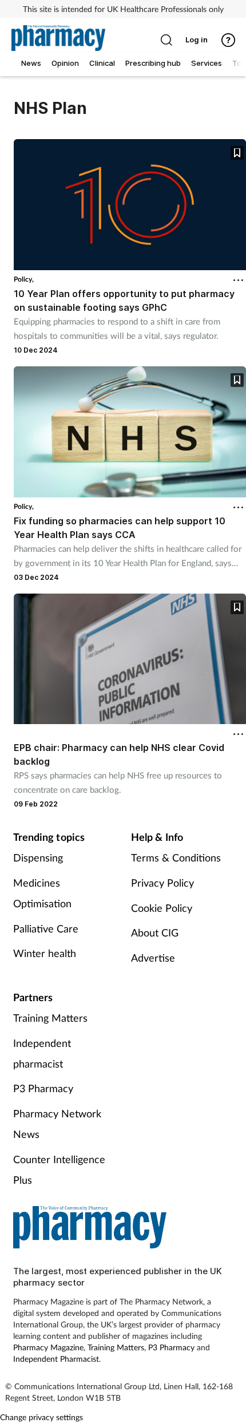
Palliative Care (45, 928)
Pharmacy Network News (57, 1123)
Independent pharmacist (42, 1053)
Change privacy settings (41, 1417)
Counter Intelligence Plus (59, 1169)
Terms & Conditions (176, 857)
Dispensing (38, 857)
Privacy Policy (162, 882)
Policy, (24, 279)
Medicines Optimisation (42, 893)
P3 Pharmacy (43, 1088)
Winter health (44, 953)
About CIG (154, 932)
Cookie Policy (161, 908)
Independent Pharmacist (56, 1358)
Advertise (153, 957)
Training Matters (50, 1017)
